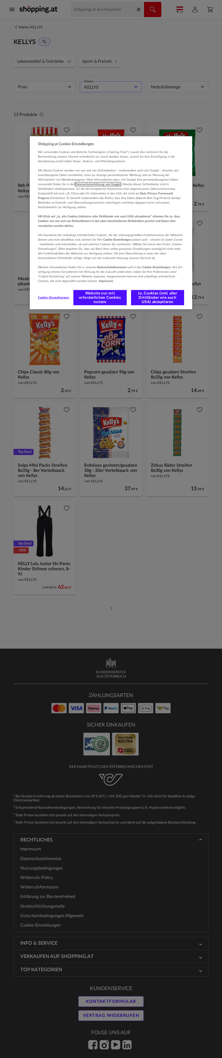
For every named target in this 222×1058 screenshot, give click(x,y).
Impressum (106, 281)
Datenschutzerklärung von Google (97, 184)
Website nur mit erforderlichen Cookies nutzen (100, 297)
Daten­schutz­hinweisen (112, 267)
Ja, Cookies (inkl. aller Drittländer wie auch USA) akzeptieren (157, 297)
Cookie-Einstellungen (53, 297)
